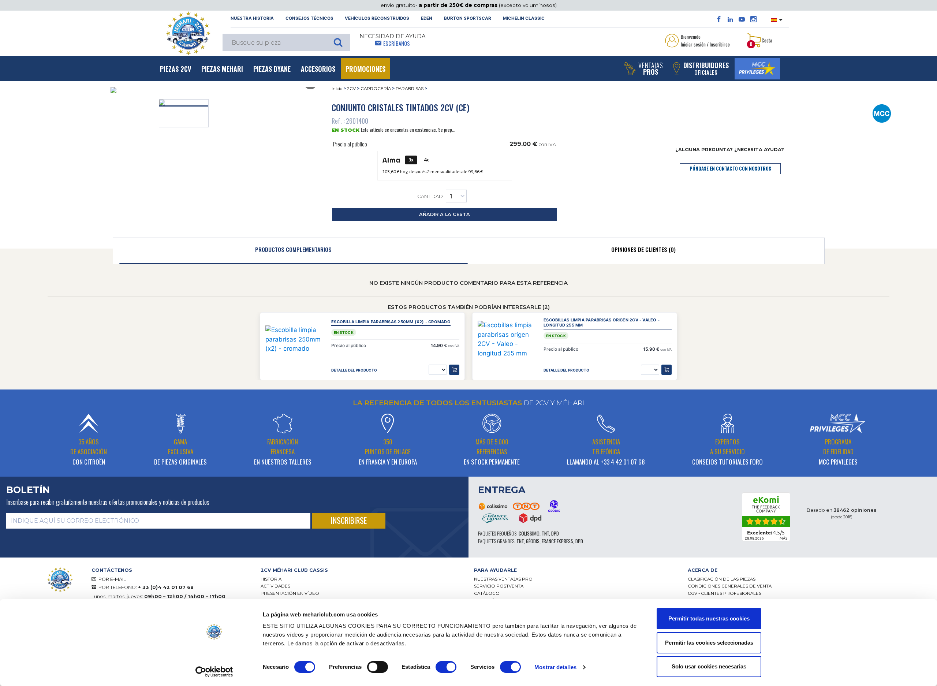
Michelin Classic (524, 18)
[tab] (294, 251)
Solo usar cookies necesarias (709, 666)
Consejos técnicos (309, 18)
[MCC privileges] (757, 68)
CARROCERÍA (376, 88)
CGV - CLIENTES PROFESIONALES (724, 593)
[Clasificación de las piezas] (881, 113)
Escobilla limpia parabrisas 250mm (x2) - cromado (391, 322)
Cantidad (430, 197)
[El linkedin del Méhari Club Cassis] (730, 19)
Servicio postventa (498, 586)
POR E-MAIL (112, 579)
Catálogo (487, 593)
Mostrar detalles (555, 667)
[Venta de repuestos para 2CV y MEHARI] (188, 33)
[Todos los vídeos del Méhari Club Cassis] (741, 19)
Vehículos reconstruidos (377, 18)
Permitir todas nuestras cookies (709, 618)
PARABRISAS (409, 88)
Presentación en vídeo (290, 593)
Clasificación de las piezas (721, 579)
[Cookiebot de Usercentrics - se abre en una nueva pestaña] (214, 671)
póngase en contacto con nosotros (730, 168)
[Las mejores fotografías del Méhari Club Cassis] (753, 19)
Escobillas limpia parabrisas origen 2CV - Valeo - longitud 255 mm (602, 323)
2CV (351, 88)
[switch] (377, 667)
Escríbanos (396, 43)
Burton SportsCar (467, 18)
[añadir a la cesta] (454, 370)
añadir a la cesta (444, 214)
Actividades (275, 586)
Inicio (337, 88)
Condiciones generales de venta (730, 586)
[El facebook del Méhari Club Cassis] (719, 19)
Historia (271, 579)
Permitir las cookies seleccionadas (709, 643)
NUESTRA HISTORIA (252, 18)
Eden (426, 18)
